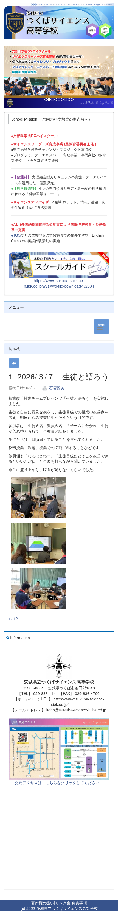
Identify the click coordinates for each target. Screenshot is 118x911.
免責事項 (79, 903)
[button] (12, 77)
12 (15, 618)
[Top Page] (59, 21)
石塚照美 (56, 387)
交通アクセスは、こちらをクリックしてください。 (59, 782)
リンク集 (63, 903)
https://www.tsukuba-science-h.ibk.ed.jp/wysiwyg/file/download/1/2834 (59, 283)
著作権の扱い (42, 903)
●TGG (16, 235)
